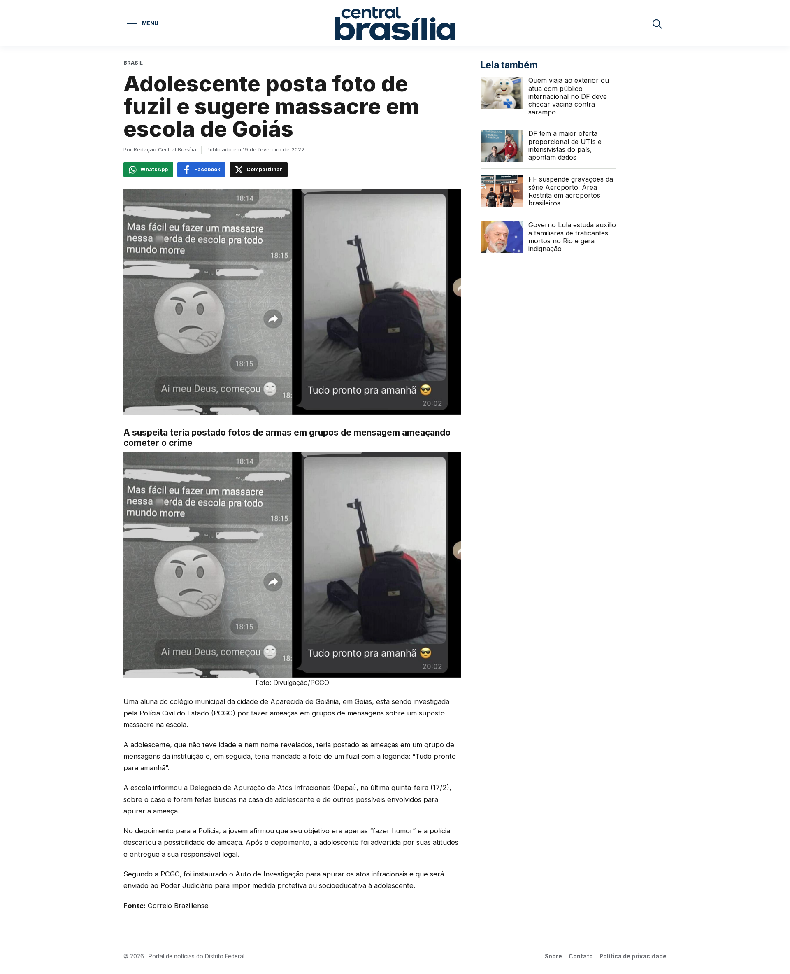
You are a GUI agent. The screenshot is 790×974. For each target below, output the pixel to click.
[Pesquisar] (656, 23)
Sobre (553, 956)
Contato (581, 956)
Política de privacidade (633, 956)
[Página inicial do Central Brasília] (395, 23)
